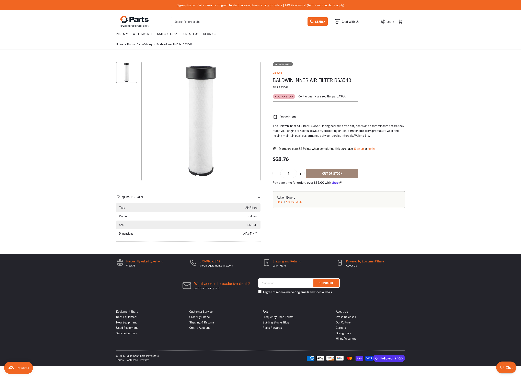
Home (119, 44)
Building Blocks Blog (276, 322)
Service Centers (126, 333)
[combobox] (249, 21)
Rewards (209, 34)
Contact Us (190, 34)
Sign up (359, 148)
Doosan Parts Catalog (139, 44)
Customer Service (201, 311)
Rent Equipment (127, 317)
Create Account (199, 327)
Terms (120, 360)
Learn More (279, 265)
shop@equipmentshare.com (216, 265)
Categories (165, 34)
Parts (120, 34)
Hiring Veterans (346, 338)
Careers (341, 327)
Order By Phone (199, 317)
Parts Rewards (272, 327)
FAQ (265, 311)
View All (130, 265)
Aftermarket (142, 34)
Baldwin (277, 72)
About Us (351, 265)
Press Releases (346, 317)
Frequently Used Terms (278, 317)
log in (371, 148)
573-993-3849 (294, 201)
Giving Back (343, 333)
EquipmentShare (127, 311)
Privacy (144, 360)
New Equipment (126, 322)
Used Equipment (127, 327)
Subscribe (326, 283)
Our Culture (343, 322)
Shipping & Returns (202, 322)
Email (280, 201)
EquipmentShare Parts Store (142, 355)
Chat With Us (350, 21)
